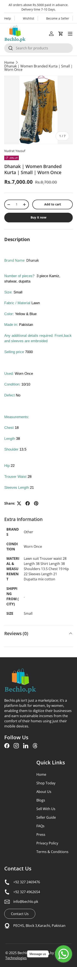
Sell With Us (45, 808)
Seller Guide (46, 817)
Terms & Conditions (52, 851)
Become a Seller (57, 18)
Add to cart (52, 204)
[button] (60, 33)
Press (40, 834)
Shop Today (45, 783)
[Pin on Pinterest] (36, 503)
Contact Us (17, 868)
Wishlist (28, 18)
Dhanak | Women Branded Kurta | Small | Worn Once (38, 67)
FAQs (40, 826)
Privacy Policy (47, 843)
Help (7, 18)
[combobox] (38, 48)
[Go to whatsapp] (63, 953)
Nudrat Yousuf (14, 151)
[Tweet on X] (19, 503)
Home (9, 62)
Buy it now (38, 217)
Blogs (40, 800)
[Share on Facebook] (27, 503)
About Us (43, 791)
